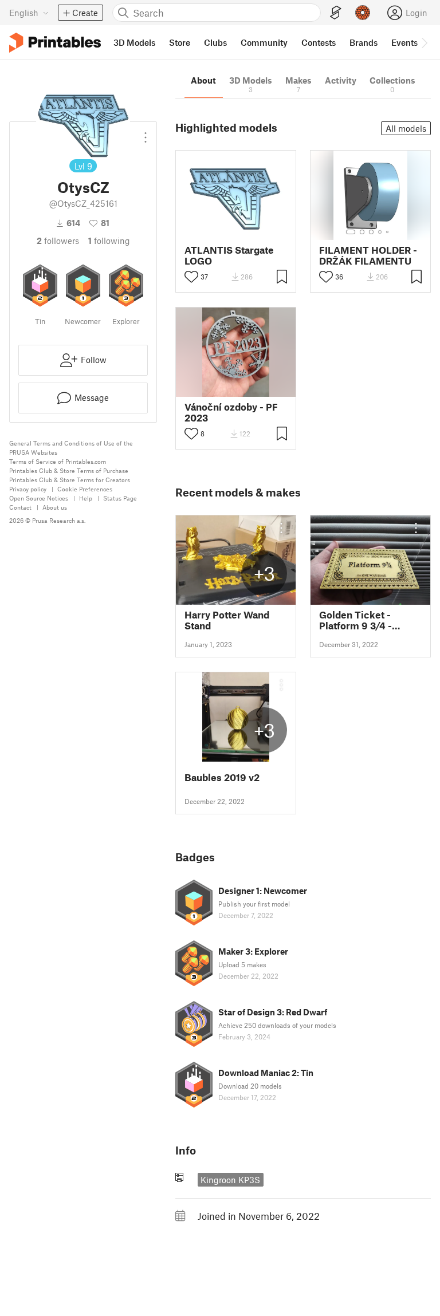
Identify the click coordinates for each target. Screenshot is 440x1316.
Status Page (120, 498)
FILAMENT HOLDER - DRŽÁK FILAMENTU (368, 255)
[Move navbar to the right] (424, 42)
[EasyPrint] (335, 13)
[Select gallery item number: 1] (350, 232)
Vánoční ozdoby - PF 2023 (231, 412)
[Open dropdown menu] (145, 132)
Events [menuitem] (404, 42)
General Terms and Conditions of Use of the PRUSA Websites (71, 447)
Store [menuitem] (179, 42)
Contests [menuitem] (318, 42)
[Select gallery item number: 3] (371, 232)
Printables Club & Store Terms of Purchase (68, 470)
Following (109, 240)
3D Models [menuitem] (134, 42)
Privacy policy (27, 488)
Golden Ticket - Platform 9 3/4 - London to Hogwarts (365, 620)
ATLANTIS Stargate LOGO (229, 255)
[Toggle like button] (191, 276)
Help (85, 498)
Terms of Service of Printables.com (57, 461)
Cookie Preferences (84, 488)
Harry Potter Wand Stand (226, 620)
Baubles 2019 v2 (222, 777)
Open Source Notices (38, 498)
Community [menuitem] (264, 42)
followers (58, 240)
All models (406, 128)
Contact (20, 507)
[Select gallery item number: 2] (362, 232)
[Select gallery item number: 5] (388, 232)
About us (54, 507)
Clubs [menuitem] (215, 42)
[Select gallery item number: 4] (380, 232)
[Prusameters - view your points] (362, 12)
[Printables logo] (55, 43)
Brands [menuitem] (363, 42)
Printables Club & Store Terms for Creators (69, 479)
